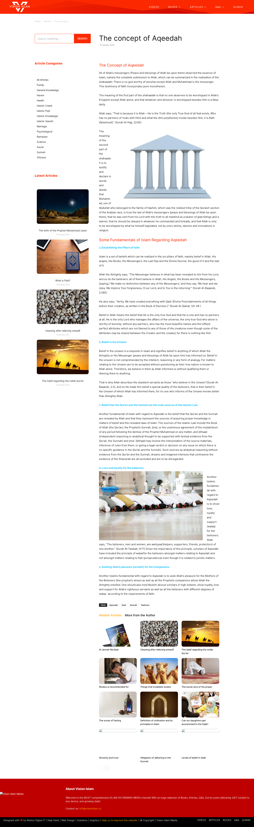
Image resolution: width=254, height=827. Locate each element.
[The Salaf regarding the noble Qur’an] (200, 634)
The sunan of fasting (110, 720)
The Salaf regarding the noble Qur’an (63, 380)
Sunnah (133, 605)
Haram (40, 95)
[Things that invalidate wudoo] (159, 671)
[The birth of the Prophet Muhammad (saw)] (63, 207)
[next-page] (107, 768)
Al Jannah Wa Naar (109, 649)
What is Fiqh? (62, 280)
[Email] (154, 52)
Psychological (44, 131)
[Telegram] (146, 52)
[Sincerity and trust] (118, 742)
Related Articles (110, 615)
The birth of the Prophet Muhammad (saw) (63, 230)
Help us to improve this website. (120, 820)
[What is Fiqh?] (63, 257)
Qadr (124, 605)
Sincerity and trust (109, 757)
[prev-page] (101, 768)
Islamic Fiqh (43, 110)
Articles (47, 21)
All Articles (42, 79)
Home (37, 21)
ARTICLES (214, 820)
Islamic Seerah (45, 121)
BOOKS (227, 820)
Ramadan (42, 136)
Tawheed (145, 605)
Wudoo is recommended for (114, 686)
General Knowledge (48, 90)
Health (40, 100)
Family (40, 84)
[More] (170, 52)
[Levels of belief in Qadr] (200, 742)
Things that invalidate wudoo (155, 686)
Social (40, 147)
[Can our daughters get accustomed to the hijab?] (200, 705)
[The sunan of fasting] (118, 705)
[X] (138, 52)
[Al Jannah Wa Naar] (118, 634)
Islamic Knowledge (47, 115)
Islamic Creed (44, 105)
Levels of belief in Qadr (194, 757)
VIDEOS (201, 820)
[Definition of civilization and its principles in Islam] (159, 705)
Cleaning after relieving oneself (157, 649)
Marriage (42, 126)
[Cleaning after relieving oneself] (159, 634)
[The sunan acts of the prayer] (200, 671)
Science (41, 141)
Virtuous (41, 157)
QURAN (246, 820)
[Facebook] (130, 52)
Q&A (236, 820)
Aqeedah (113, 605)
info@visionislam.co (90, 808)
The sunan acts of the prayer (197, 686)
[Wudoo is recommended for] (118, 671)
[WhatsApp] (122, 52)
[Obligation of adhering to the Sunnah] (159, 742)
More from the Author (140, 615)
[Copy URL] (162, 52)
